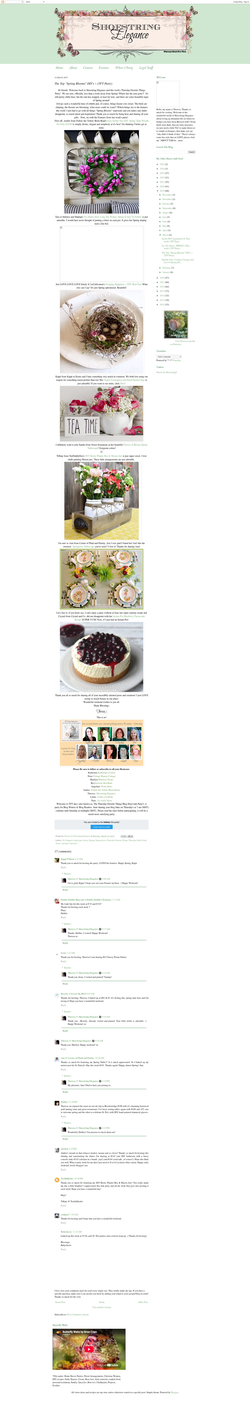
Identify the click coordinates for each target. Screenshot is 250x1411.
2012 (162, 304)
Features (104, 68)
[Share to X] (127, 836)
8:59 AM (99, 1040)
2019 (162, 190)
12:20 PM (73, 1101)
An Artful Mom (104, 800)
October (166, 203)
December (167, 194)
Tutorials (65, 843)
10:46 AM (99, 1057)
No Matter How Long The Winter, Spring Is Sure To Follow (113, 216)
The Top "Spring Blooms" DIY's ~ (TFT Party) (177, 254)
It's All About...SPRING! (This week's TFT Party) (176, 247)
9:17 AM (106, 929)
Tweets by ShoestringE (166, 372)
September (167, 208)
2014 (162, 295)
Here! (123, 383)
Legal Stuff (146, 68)
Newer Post (60, 1302)
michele (64, 1148)
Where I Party (124, 68)
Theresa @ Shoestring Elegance (83, 878)
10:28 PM (78, 1178)
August (166, 212)
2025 (162, 164)
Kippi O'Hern (67, 859)
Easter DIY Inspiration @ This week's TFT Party (176, 240)
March (165, 234)
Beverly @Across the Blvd (73, 993)
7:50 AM (74, 1214)
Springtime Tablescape (83, 546)
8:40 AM (90, 993)
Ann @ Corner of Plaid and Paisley (77, 1058)
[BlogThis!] (124, 836)
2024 (162, 168)
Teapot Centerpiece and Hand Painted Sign (124, 379)
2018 (162, 277)
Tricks (58, 843)
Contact (88, 68)
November (167, 199)
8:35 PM (73, 1148)
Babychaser (66, 1231)
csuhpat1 (65, 1214)
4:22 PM (106, 1080)
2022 (162, 177)
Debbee (64, 1101)
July (164, 216)
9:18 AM (106, 972)
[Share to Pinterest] (132, 836)
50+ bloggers (67, 840)
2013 (162, 300)
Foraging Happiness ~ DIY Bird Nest (124, 284)
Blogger (174, 1392)
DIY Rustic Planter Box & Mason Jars (103, 455)
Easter (85, 840)
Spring (91, 840)
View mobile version (101, 1307)
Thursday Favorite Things (117, 840)
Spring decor (100, 840)
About (73, 68)
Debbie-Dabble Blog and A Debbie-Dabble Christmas (86, 899)
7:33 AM (71, 952)
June (164, 221)
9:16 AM (106, 1016)
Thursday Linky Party (137, 840)
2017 (162, 282)
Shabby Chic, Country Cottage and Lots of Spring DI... (178, 261)
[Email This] (122, 836)
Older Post (143, 1302)
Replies (67, 873)
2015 (162, 291)
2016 (162, 286)
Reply (63, 867)
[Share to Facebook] (129, 836)
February (166, 267)
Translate (177, 360)
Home (59, 68)
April (165, 230)
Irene (63, 952)
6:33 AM (79, 858)
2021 (162, 181)
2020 (162, 186)
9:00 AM (106, 878)
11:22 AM (77, 1231)
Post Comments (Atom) (78, 1314)
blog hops (78, 840)
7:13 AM (116, 899)
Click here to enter (101, 826)
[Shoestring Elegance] (176, 337)
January (166, 272)
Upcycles (73, 843)
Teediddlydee (67, 1178)
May (164, 225)
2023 (162, 173)
